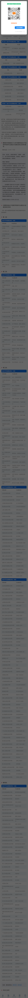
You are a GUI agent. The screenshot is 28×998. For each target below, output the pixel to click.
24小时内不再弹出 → (19, 31)
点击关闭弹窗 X (19, 27)
